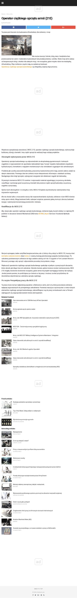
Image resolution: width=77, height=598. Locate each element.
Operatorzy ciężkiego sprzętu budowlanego (17, 67)
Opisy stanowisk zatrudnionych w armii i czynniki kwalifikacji (32, 340)
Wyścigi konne (17, 432)
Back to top (38, 589)
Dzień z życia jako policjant (21, 502)
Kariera (3, 14)
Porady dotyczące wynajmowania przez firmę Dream (30, 475)
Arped (47, 214)
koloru (27, 256)
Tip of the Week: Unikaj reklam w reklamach (27, 411)
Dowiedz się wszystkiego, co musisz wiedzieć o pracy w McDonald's (34, 528)
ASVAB (40, 214)
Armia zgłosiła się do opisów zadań (24, 309)
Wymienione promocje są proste (23, 419)
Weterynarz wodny (19, 458)
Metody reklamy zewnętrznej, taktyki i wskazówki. (29, 484)
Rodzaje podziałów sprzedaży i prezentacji (26, 402)
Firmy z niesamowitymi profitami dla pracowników (29, 449)
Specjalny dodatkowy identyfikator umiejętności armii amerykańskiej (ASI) (36, 367)
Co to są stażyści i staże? (21, 441)
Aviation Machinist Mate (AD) (22, 519)
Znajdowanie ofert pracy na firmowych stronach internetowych (33, 510)
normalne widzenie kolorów (11, 256)
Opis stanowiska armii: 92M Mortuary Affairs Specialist (30, 300)
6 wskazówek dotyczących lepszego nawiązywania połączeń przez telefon (37, 467)
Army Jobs (10, 14)
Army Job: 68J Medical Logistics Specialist (26, 349)
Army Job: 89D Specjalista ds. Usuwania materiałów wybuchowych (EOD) (36, 318)
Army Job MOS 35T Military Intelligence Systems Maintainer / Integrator (35, 335)
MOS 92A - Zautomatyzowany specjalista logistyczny (30, 326)
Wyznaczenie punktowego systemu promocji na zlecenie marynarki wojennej (37, 493)
